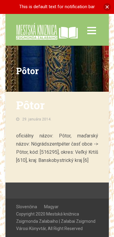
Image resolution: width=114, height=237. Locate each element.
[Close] (107, 7)
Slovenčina (26, 206)
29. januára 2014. (36, 119)
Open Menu (91, 30)
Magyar (51, 206)
